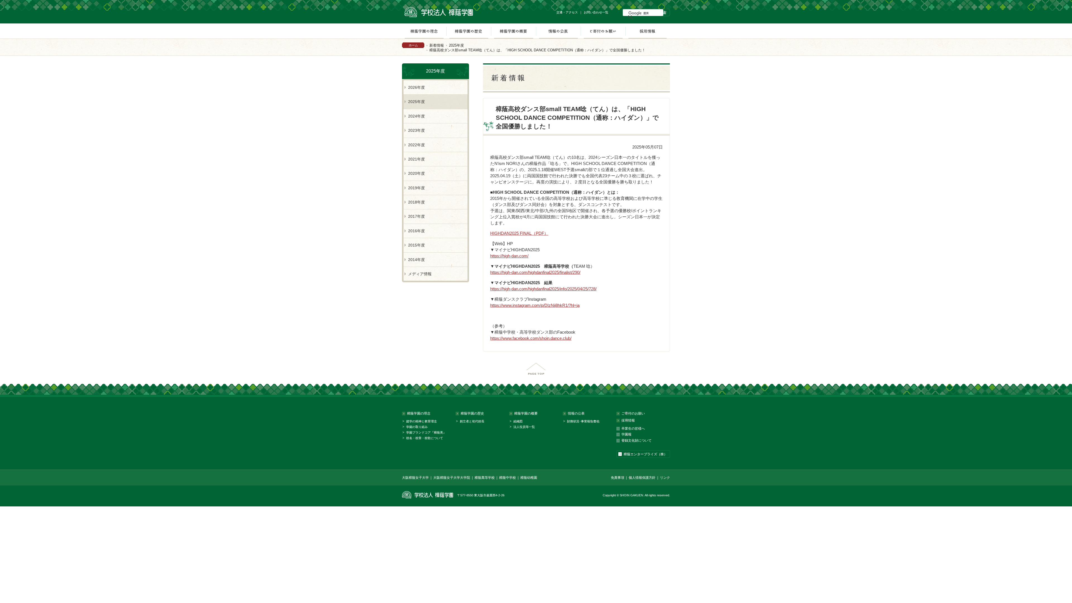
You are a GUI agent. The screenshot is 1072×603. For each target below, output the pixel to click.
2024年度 (416, 116)
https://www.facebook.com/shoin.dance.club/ (530, 338)
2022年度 (416, 145)
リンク (665, 478)
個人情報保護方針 (642, 478)
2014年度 (416, 259)
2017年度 (416, 216)
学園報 (626, 434)
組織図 (518, 421)
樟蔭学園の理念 (424, 31)
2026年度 (416, 87)
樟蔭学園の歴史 (468, 31)
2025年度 (456, 45)
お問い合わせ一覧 (596, 12)
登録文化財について (636, 440)
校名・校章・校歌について (424, 438)
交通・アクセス (567, 12)
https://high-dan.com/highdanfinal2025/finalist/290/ (535, 272)
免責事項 (617, 478)
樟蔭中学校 (507, 478)
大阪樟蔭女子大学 (415, 478)
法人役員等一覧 (524, 427)
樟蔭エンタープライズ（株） (645, 454)
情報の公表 (558, 31)
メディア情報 (420, 274)
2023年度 (416, 130)
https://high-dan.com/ (509, 255)
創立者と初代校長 (472, 421)
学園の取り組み (417, 427)
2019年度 (416, 188)
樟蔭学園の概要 (513, 31)
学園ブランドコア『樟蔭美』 (426, 432)
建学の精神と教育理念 (421, 421)
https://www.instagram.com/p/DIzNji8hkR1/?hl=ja (535, 305)
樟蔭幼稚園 (528, 478)
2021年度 (416, 159)
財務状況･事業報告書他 (583, 421)
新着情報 (436, 45)
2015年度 (416, 245)
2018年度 (416, 202)
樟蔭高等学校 (485, 478)
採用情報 (647, 31)
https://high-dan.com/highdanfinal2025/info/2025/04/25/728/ (543, 288)
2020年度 (416, 173)
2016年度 (416, 231)
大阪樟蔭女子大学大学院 (451, 478)
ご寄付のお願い (603, 31)
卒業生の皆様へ (633, 428)
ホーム (413, 45)
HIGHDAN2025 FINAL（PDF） (519, 233)
